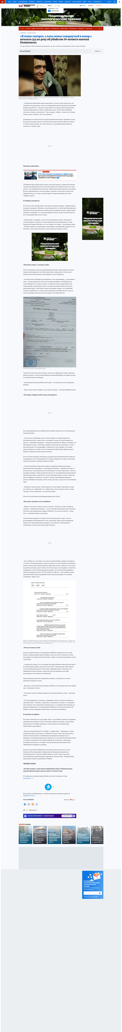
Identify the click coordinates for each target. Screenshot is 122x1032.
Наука (84, 1)
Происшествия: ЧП (33, 810)
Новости (28, 28)
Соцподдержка (76, 1)
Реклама (90, 5)
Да (49, 10)
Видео (15, 1)
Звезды (61, 1)
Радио (83, 5)
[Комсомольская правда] (27, 5)
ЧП (26, 810)
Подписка (99, 5)
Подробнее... (28, 778)
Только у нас (89, 28)
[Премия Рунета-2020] (40, 5)
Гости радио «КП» (55, 28)
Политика (32, 1)
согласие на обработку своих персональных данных (91, 896)
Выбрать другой (55, 10)
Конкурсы (46, 28)
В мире (55, 1)
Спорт (90, 1)
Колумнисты (97, 1)
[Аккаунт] (119, 2)
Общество (40, 1)
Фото (9, 1)
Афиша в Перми (64, 28)
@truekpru (31, 795)
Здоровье (67, 1)
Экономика (47, 1)
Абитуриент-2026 (73, 28)
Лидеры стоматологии (37, 28)
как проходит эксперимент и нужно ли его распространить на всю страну (56, 176)
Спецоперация (22, 1)
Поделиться (98, 51)
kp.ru (73, 800)
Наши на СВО (81, 28)
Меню (2, 2)
